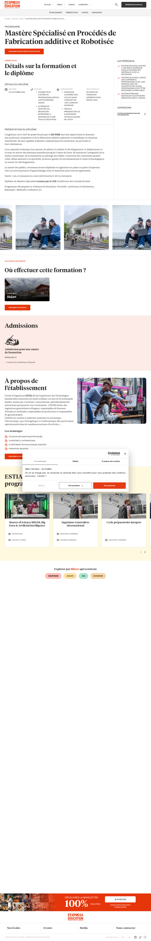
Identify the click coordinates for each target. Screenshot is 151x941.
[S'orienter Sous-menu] (89, 5)
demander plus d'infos (17, 307)
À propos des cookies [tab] (111, 461)
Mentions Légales (111, 937)
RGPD (122, 937)
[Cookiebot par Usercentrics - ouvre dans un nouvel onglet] (109, 453)
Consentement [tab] (40, 461)
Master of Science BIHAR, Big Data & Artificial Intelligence (27, 524)
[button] (21, 928)
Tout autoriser (109, 486)
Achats (70, 576)
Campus (84, 12)
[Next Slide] (144, 552)
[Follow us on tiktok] (140, 937)
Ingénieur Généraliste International (75, 524)
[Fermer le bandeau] (125, 453)
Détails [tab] (75, 461)
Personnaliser (74, 486)
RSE (83, 576)
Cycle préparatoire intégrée (124, 522)
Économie (98, 576)
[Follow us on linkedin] (135, 937)
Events (72, 5)
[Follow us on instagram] (145, 937)
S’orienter (83, 5)
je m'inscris (120, 899)
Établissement (55, 12)
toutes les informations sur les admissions (128, 114)
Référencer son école (133, 5)
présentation (72, 12)
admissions (97, 12)
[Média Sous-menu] (64, 5)
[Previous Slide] (140, 552)
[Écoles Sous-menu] (53, 5)
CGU (129, 937)
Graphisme (53, 576)
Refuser (41, 486)
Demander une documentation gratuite (24, 51)
